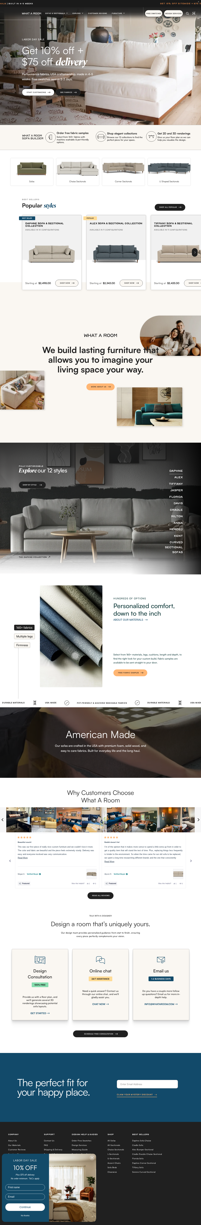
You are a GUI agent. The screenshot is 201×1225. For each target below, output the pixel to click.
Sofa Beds (112, 1167)
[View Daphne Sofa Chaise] (92, 874)
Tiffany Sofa (137, 1167)
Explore (77, 13)
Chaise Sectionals (116, 1149)
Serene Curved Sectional (144, 1172)
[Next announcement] (196, 3)
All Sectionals (114, 1145)
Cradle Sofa (137, 1145)
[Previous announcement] (5, 3)
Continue (25, 1207)
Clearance (112, 1172)
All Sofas (112, 1140)
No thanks (25, 1216)
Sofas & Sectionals (55, 13)
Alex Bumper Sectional (143, 1149)
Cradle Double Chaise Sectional (147, 1154)
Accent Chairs (114, 1163)
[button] (38, 92)
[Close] (199, 2)
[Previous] (10, 861)
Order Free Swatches (81, 1140)
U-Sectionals (114, 1158)
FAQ (46, 1145)
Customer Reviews (97, 13)
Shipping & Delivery (53, 1149)
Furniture (117, 13)
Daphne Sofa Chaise (141, 1140)
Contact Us (49, 1140)
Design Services (79, 1145)
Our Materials (14, 1145)
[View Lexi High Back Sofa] (178, 874)
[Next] (195, 252)
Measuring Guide (80, 1149)
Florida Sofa (137, 1158)
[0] (194, 13)
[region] (100, 819)
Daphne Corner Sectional (144, 1163)
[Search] (187, 13)
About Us (12, 1140)
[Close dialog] (92, 1157)
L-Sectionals (113, 1154)
